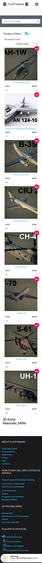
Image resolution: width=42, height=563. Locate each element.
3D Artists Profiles (9, 490)
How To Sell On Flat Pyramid (13, 487)
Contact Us (6, 464)
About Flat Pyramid (9, 449)
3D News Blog (7, 513)
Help (4, 461)
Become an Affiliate (9, 499)
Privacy (5, 458)
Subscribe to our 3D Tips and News (15, 516)
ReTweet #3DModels (13, 537)
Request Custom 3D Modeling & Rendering (18, 480)
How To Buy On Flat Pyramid (13, 484)
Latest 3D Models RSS (10, 522)
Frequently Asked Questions (13, 496)
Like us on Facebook (13, 541)
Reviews (5, 493)
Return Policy (7, 455)
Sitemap (5, 519)
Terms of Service (8, 452)
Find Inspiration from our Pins (17, 550)
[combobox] (21, 21)
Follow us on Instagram (15, 546)
